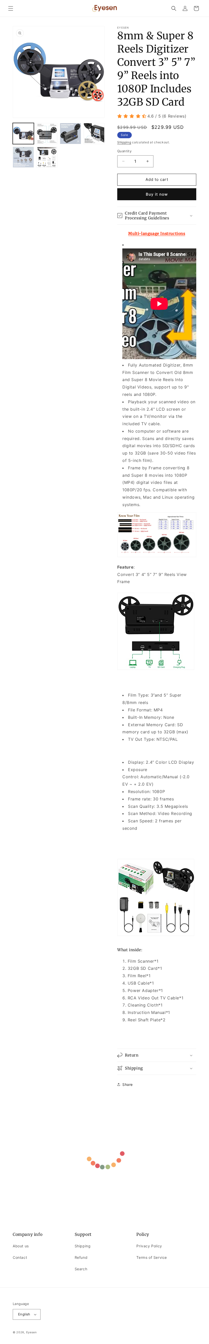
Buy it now (157, 194)
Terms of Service (151, 1257)
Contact (20, 1257)
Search (81, 1269)
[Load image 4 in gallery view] (94, 133)
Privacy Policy (149, 1246)
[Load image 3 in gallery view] (70, 133)
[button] (10, 8)
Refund (81, 1257)
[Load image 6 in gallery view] (47, 157)
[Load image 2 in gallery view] (47, 133)
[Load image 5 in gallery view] (23, 157)
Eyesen (31, 1332)
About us (21, 1246)
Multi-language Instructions (156, 233)
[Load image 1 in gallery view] (23, 133)
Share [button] (127, 1084)
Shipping (124, 142)
